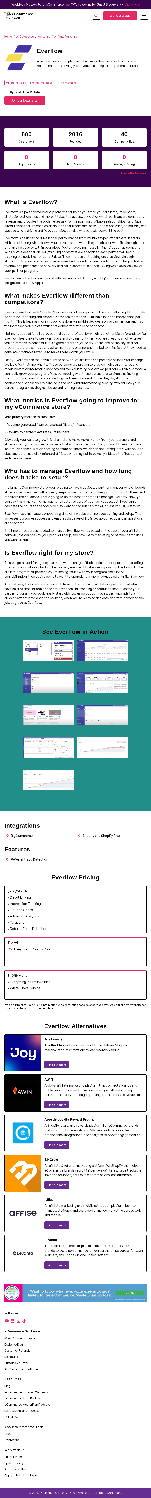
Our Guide (11, 1417)
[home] (19, 15)
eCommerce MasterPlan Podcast (27, 1404)
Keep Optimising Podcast (21, 1410)
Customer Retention (18, 1350)
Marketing (44, 36)
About (8, 1434)
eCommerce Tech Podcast (23, 1398)
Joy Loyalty (53, 1039)
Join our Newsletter (25, 100)
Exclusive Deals (14, 1344)
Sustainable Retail (16, 1363)
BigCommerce (22, 836)
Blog (7, 1386)
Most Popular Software (19, 1338)
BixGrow (51, 1159)
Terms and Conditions (107, 1493)
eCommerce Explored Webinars (26, 1392)
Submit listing (13, 1457)
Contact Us (12, 1440)
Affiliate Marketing (65, 36)
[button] (142, 16)
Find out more (56, 1065)
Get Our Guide (120, 15)
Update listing (13, 1463)
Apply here (132, 4)
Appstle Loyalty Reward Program (70, 1119)
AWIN (48, 1079)
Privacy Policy (78, 1493)
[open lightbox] (48, 654)
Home (8, 36)
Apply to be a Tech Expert (21, 1475)
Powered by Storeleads (134, 173)
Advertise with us (15, 1469)
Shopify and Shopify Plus (101, 836)
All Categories (25, 36)
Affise (49, 1200)
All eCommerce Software (21, 1369)
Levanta (50, 1240)
